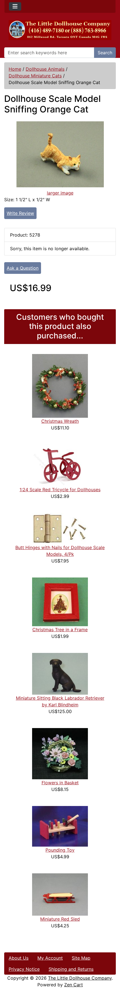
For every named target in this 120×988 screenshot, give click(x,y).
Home (15, 69)
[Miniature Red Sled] (60, 894)
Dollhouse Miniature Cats (35, 75)
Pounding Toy (60, 850)
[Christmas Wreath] (60, 385)
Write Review (20, 213)
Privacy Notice (24, 969)
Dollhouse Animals (45, 69)
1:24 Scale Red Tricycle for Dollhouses (60, 489)
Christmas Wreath (60, 421)
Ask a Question (23, 268)
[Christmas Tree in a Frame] (60, 601)
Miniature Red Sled (60, 919)
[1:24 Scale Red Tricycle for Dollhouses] (60, 465)
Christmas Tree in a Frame (60, 629)
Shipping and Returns (71, 969)
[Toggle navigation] (15, 6)
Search (105, 52)
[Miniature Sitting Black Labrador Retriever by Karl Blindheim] (60, 673)
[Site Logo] (60, 30)
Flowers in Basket (60, 782)
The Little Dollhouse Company (80, 978)
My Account (50, 958)
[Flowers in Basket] (60, 753)
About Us (18, 958)
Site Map (81, 958)
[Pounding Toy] (60, 826)
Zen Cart (73, 984)
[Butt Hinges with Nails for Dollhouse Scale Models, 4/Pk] (60, 528)
